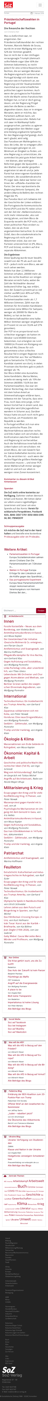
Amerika (9, 1181)
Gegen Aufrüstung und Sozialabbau (22, 661)
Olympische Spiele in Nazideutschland (23, 900)
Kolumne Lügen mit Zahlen (15, 1333)
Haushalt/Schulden (12, 1311)
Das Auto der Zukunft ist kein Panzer (26, 970)
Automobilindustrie (11, 1187)
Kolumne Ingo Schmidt (13, 1330)
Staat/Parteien (10, 1260)
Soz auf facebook (17, 1022)
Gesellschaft (10, 1245)
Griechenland (36, 1199)
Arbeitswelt (36, 1181)
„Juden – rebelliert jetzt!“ (20, 1113)
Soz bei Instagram (17, 1025)
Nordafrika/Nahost (12, 1274)
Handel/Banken (11, 1309)
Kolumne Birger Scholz (13, 1325)
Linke (17, 1208)
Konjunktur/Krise (11, 1316)
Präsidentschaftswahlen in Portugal (21, 21)
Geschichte (33, 1194)
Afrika (7, 1267)
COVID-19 (13, 1190)
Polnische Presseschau (24, 1215)
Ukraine (15, 1219)
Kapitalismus (12, 1204)
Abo (6, 1356)
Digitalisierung (30, 1191)
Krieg (40, 1204)
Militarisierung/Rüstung (14, 1248)
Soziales (8, 1257)
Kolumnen (9, 1323)
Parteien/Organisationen (14, 1290)
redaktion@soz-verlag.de (17, 1392)
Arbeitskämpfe (10, 1281)
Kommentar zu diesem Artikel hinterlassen (19, 480)
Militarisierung (10, 1212)
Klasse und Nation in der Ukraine (24, 1149)
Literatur (25, 1208)
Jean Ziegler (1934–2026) (16, 929)
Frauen (19, 1195)
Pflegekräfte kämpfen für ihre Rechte (23, 655)
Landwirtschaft (10, 1209)
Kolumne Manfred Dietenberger (17, 1335)
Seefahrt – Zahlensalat (15, 723)
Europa (6, 13)
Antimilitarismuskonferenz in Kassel (22, 632)
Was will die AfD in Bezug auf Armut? (26, 1074)
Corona (31, 1186)
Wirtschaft (24, 1223)
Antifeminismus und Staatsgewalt (21, 648)
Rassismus (38, 1215)
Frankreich (12, 1195)
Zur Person (9, 1351)
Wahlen (39, 1220)
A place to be (14, 989)
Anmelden (33, 1396)
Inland (7, 1238)
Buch (22, 1186)
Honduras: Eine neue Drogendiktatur (23, 717)
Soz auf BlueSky (16, 1028)
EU (37, 1191)
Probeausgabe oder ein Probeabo (22, 536)
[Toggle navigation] (40, 5)
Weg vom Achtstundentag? (18, 772)
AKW (7, 1297)
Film (6, 1195)
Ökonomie (21, 1212)
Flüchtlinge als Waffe (18, 976)
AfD (5, 1181)
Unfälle (8, 1302)
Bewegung (9, 1292)
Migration (34, 1209)
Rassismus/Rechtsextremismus (16, 1252)
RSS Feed (8, 1363)
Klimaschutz (32, 1204)
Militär (40, 1209)
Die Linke (22, 1191)
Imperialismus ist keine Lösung (23, 1002)
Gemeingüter (10, 1306)
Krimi (7, 1342)
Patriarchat (9, 1250)
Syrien (8, 1220)
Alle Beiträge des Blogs (19, 1008)
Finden (41, 610)
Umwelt (25, 1219)
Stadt (7, 1262)
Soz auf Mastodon (17, 1032)
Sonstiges (9, 1349)
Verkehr (34, 1220)
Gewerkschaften (22, 1198)
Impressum (9, 1361)
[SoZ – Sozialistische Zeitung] (12, 5)
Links (7, 1358)
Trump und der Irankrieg (17, 730)
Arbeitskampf (20, 1181)
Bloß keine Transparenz (19, 996)
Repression (9, 1255)
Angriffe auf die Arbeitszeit (17, 778)
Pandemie (37, 1212)
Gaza (23, 1195)
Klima (22, 1203)
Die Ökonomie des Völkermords (24, 1120)
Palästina (29, 1212)
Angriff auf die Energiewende (22, 983)
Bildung (8, 1240)
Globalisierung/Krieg (13, 1276)
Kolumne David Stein (13, 1328)
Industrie (8, 1314)
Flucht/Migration (11, 1243)
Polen (12, 1215)
